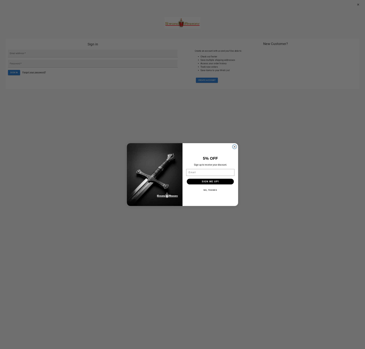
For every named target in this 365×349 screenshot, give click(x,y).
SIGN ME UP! (210, 181)
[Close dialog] (234, 147)
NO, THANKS (210, 190)
